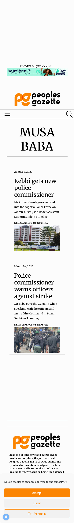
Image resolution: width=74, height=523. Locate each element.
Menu (25, 114)
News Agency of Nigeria (31, 223)
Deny (37, 503)
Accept (37, 493)
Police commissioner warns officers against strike (34, 286)
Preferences (37, 514)
